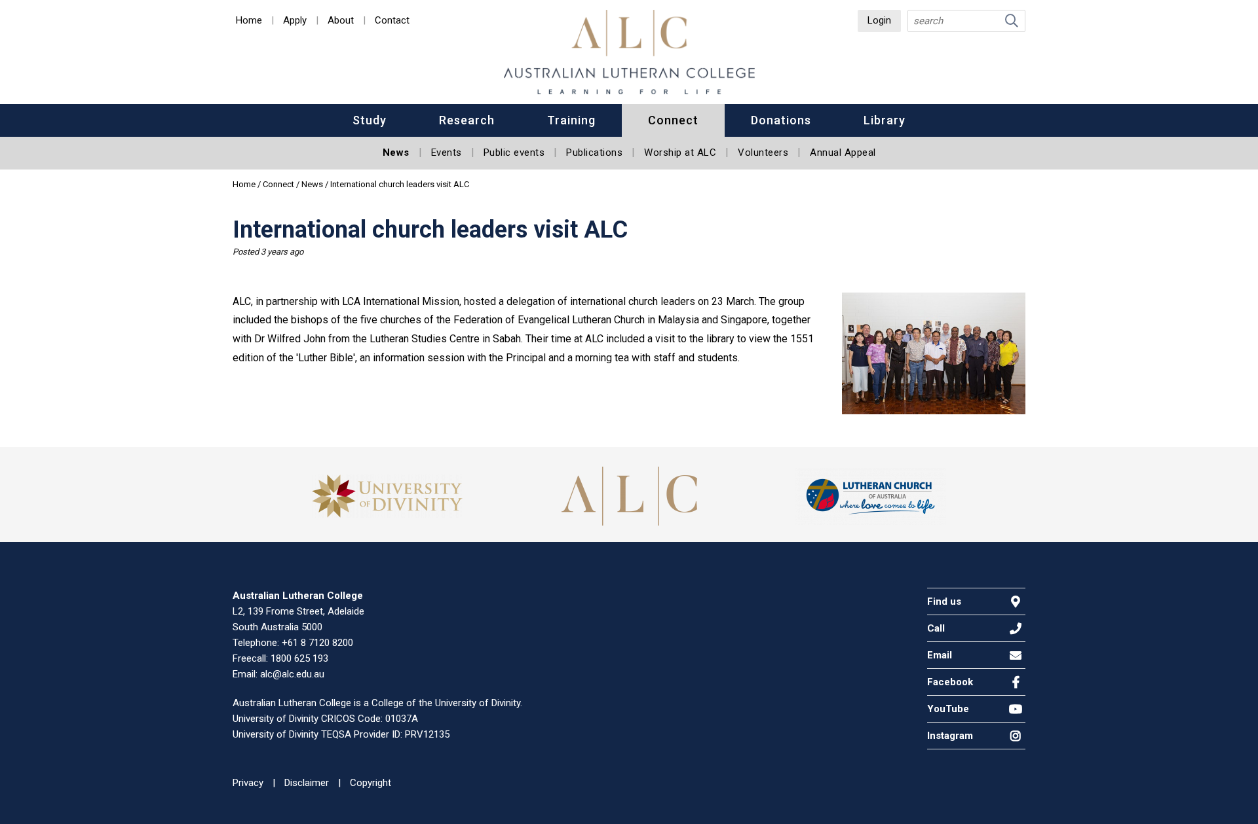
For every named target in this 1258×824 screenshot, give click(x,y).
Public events (514, 152)
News (396, 152)
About (341, 21)
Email (939, 655)
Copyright (370, 783)
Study (370, 120)
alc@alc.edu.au (292, 674)
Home (249, 21)
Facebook (950, 682)
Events (446, 152)
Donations (781, 120)
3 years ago (282, 252)
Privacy (248, 783)
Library (884, 120)
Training (571, 120)
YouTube (948, 709)
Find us (944, 601)
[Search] (1012, 20)
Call (936, 628)
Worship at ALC (680, 152)
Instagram (950, 736)
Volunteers (763, 152)
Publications (594, 152)
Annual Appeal (843, 152)
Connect (673, 120)
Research (467, 120)
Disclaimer (306, 783)
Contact (392, 21)
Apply (295, 21)
